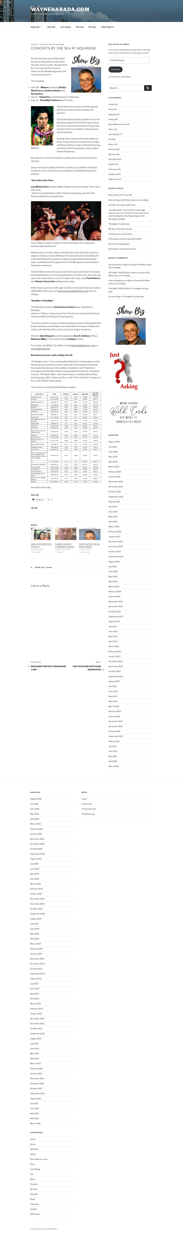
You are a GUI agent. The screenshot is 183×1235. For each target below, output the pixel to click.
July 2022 (113, 686)
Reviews (92, 27)
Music (111, 144)
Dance (111, 109)
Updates (112, 174)
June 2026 (113, 452)
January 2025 (114, 536)
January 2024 (114, 596)
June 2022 (113, 691)
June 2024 (113, 571)
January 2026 (114, 476)
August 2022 (114, 681)
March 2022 (114, 706)
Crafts (111, 104)
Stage (49, 567)
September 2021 (116, 736)
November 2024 (116, 546)
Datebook (113, 114)
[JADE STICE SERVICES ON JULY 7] (41, 534)
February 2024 (115, 591)
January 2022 (114, 716)
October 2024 (115, 551)
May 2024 (113, 576)
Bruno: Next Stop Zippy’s (119, 244)
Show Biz (51, 27)
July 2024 (113, 566)
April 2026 (113, 462)
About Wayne (107, 27)
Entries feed (87, 804)
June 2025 (113, 511)
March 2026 (114, 466)
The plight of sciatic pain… (119, 224)
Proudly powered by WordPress (43, 1229)
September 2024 (116, 556)
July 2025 (113, 506)
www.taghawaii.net (40, 348)
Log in (84, 799)
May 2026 (113, 456)
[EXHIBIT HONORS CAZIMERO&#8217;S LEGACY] (65, 534)
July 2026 (113, 447)
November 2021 (116, 726)
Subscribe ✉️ (36, 27)
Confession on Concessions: (120, 234)
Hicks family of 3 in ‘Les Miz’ (120, 195)
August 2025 (114, 501)
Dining (111, 119)
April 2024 (113, 581)
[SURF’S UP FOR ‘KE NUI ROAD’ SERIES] (89, 534)
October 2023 (115, 611)
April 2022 (113, 701)
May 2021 (113, 756)
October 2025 (115, 491)
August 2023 (114, 621)
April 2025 (113, 521)
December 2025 (116, 481)
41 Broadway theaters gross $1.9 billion (125, 239)
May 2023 (113, 636)
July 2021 (113, 746)
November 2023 (116, 606)
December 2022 (116, 661)
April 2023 (113, 641)
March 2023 (114, 646)
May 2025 (113, 516)
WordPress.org (88, 814)
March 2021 (114, 766)
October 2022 (115, 671)
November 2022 (116, 666)
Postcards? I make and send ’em (122, 249)
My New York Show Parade (120, 229)
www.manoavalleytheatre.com (73, 291)
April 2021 (113, 761)
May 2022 (113, 696)
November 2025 (116, 487)
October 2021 (114, 731)
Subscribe (115, 69)
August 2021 (114, 741)
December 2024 (116, 541)
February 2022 (115, 711)
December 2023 (116, 601)
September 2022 (116, 676)
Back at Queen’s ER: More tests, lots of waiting (128, 200)
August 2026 (114, 442)
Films (111, 129)
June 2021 (113, 751)
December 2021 (115, 721)
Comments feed (89, 809)
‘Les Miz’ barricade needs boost (122, 205)
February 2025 (115, 531)
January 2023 (114, 656)
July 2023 (113, 626)
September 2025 (116, 497)
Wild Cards (113, 179)
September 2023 (116, 616)
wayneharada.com (60, 9)
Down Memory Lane (117, 124)
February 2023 (115, 651)
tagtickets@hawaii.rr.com (83, 345)
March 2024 (114, 586)
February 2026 (115, 472)
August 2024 (114, 561)
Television (113, 169)
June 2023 (113, 631)
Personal (80, 27)
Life (110, 139)
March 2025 (114, 526)
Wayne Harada (56, 44)
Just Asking (65, 27)
